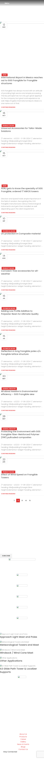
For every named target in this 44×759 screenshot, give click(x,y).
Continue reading (8, 107)
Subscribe (6, 556)
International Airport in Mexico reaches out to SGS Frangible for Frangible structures (22, 80)
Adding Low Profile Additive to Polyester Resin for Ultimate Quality (20, 312)
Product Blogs (8, 125)
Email (3, 547)
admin (30, 10)
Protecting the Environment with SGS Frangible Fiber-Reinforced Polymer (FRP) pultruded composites (20, 434)
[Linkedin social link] (22, 504)
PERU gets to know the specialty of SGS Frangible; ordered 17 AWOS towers (22, 190)
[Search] (42, 3)
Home (12, 14)
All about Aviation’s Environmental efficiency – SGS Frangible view (19, 393)
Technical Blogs (9, 231)
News (5, 75)
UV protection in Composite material (21, 233)
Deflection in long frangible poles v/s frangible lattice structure (21, 353)
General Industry (9, 389)
